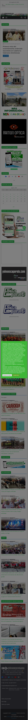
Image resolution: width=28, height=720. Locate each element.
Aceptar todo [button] (16, 375)
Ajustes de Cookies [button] (7, 375)
